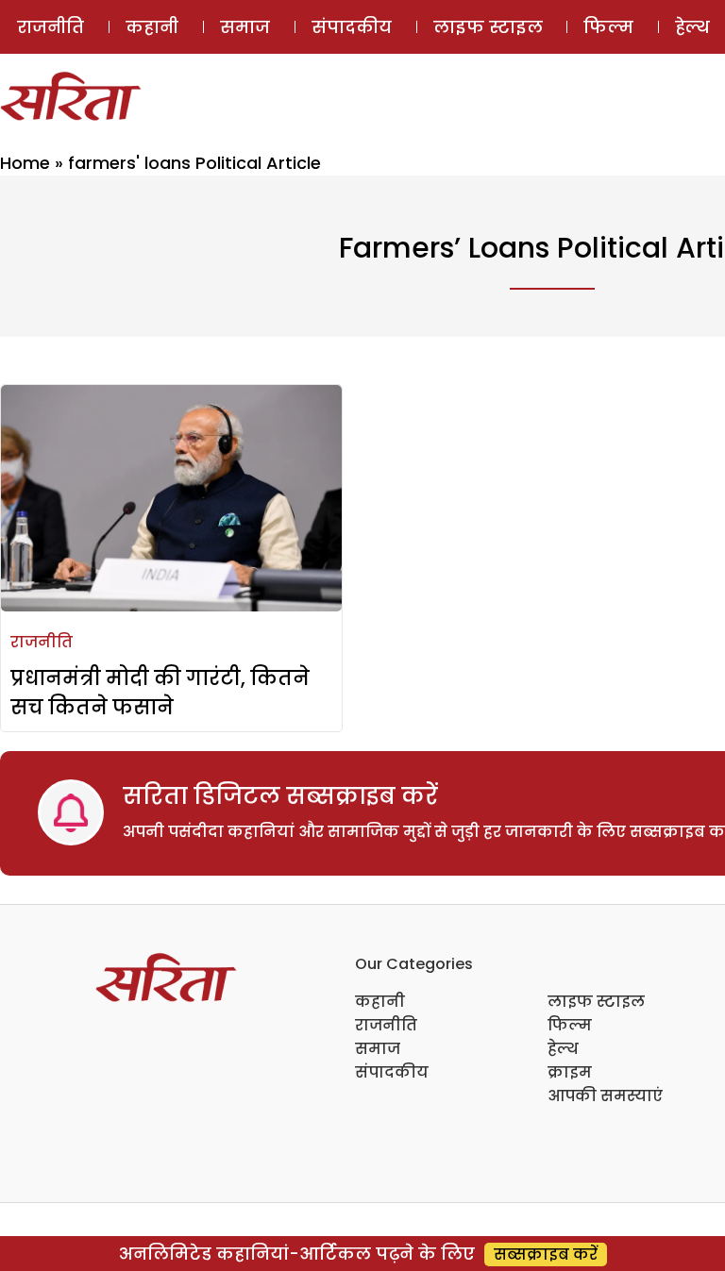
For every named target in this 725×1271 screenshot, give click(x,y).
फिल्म (608, 27)
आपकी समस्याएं (605, 1096)
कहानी (152, 27)
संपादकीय (352, 27)
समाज (245, 27)
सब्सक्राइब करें (546, 1254)
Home (25, 163)
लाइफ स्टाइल (488, 27)
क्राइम (570, 1072)
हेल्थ (563, 1049)
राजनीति (50, 27)
